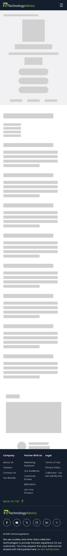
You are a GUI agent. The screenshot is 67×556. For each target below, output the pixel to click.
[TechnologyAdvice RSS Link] (56, 522)
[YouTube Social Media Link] (17, 522)
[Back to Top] (13, 501)
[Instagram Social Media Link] (37, 522)
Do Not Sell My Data (48, 549)
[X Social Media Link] (27, 522)
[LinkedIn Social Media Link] (46, 522)
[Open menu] (61, 5)
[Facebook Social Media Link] (7, 522)
